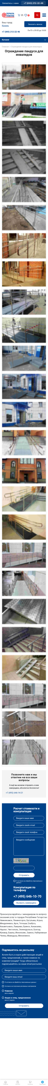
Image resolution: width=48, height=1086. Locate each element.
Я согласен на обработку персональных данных (29, 881)
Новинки (9, 992)
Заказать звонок (35, 24)
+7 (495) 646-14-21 (14, 793)
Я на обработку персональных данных (20, 982)
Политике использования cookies (20, 1078)
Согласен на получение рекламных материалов (20, 986)
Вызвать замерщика (26, 903)
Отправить (24, 1006)
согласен (9, 982)
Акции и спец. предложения (18, 999)
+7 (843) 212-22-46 (33, 3)
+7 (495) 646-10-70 (27, 896)
